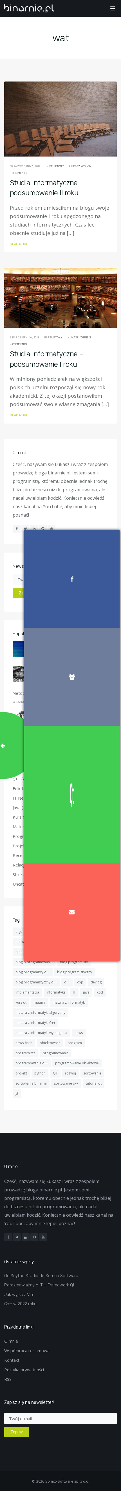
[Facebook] (8, 1237)
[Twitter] (17, 1237)
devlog (96, 982)
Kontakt (11, 1360)
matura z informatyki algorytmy (40, 1012)
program (75, 1042)
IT (74, 992)
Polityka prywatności (24, 1369)
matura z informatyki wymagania (41, 1032)
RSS (8, 1379)
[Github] (34, 1237)
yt (16, 1093)
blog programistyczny (74, 972)
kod (100, 992)
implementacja (27, 992)
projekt (21, 1073)
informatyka (56, 992)
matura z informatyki (69, 1002)
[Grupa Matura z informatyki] (72, 677)
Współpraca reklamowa (27, 1350)
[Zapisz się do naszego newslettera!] (72, 912)
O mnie (11, 1341)
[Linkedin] (26, 1237)
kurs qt (20, 1002)
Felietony (56, 166)
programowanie (56, 1053)
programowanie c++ (31, 1063)
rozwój (70, 1073)
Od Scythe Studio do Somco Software (41, 1275)
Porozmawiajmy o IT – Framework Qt (39, 1285)
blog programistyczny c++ (36, 982)
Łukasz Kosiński (80, 166)
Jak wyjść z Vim (19, 1294)
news (79, 1032)
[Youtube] (43, 1237)
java (86, 992)
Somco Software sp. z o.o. (67, 1481)
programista (25, 1053)
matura (39, 1002)
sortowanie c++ (66, 1083)
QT (55, 1073)
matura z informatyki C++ (35, 1022)
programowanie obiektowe (77, 1063)
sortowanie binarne (31, 1083)
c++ (67, 982)
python (40, 1073)
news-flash (23, 1042)
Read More (19, 244)
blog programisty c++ (32, 972)
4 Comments (18, 344)
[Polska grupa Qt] (72, 794)
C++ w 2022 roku (20, 1303)
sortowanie (92, 1073)
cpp (80, 982)
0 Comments (18, 173)
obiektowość (50, 1042)
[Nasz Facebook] (72, 579)
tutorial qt (94, 1083)
